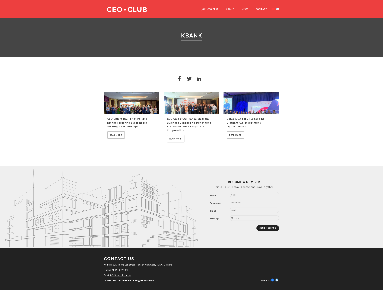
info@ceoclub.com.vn (120, 275)
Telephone (215, 203)
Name (213, 195)
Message (214, 218)
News (245, 9)
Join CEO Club (210, 9)
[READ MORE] (116, 137)
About (230, 9)
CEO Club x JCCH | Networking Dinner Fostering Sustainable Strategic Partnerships (127, 123)
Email (213, 210)
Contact (261, 9)
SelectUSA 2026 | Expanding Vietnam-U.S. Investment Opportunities (246, 123)
